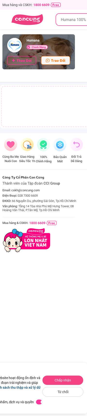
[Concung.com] (27, 19)
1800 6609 (41, 5)
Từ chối (63, 392)
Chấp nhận (63, 380)
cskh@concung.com (25, 190)
